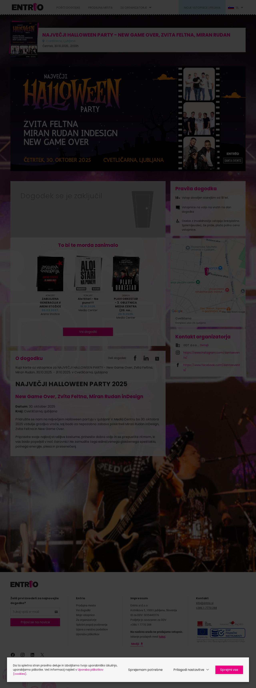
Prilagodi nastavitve (188, 669)
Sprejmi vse (229, 669)
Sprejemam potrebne (145, 669)
